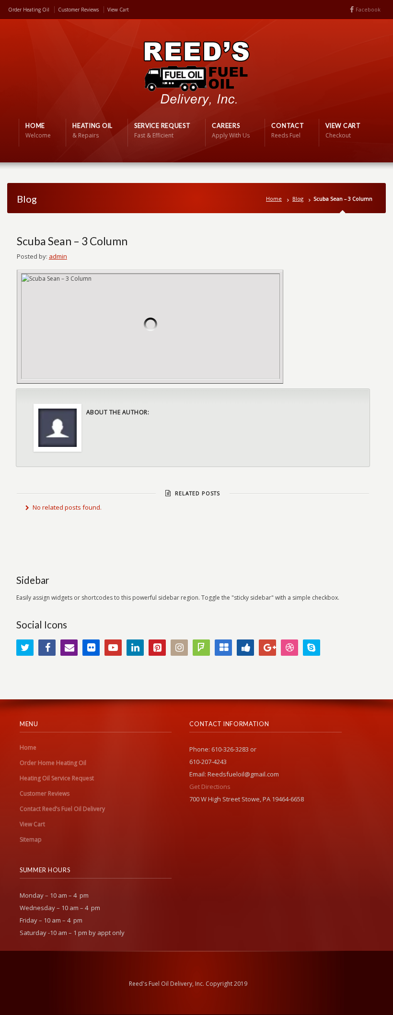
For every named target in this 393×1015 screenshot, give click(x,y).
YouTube (113, 647)
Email (69, 647)
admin (58, 256)
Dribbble (289, 647)
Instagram (179, 647)
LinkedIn (135, 647)
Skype (311, 647)
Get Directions (210, 786)
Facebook (368, 9)
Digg (245, 647)
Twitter (25, 647)
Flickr (91, 647)
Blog (297, 198)
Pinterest (157, 647)
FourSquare (201, 647)
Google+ (267, 647)
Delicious (223, 647)
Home (274, 198)
